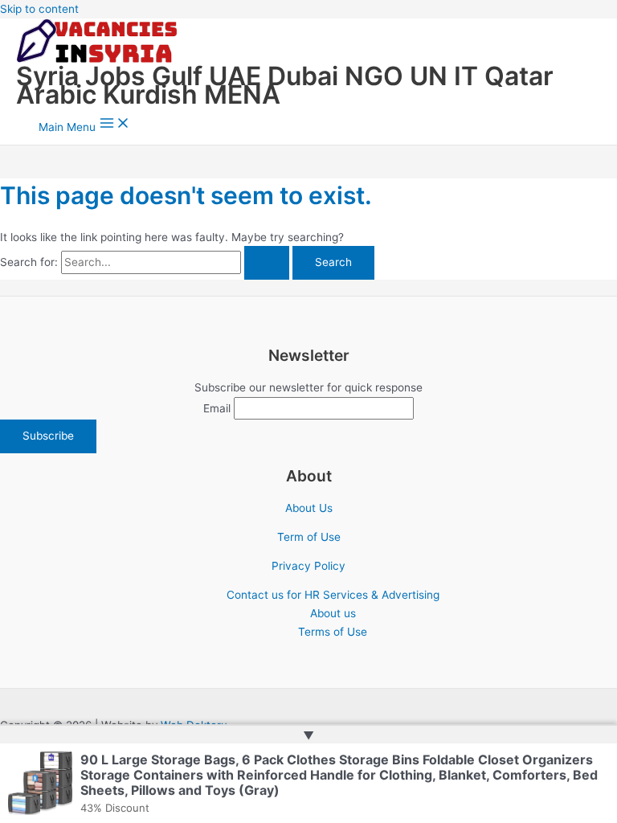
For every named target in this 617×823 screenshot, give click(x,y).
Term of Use (309, 536)
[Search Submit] (266, 263)
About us (333, 613)
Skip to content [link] (39, 8)
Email (217, 408)
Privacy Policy (308, 565)
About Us (309, 508)
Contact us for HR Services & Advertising (333, 594)
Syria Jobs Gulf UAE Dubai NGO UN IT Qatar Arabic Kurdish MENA (285, 85)
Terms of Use (332, 631)
